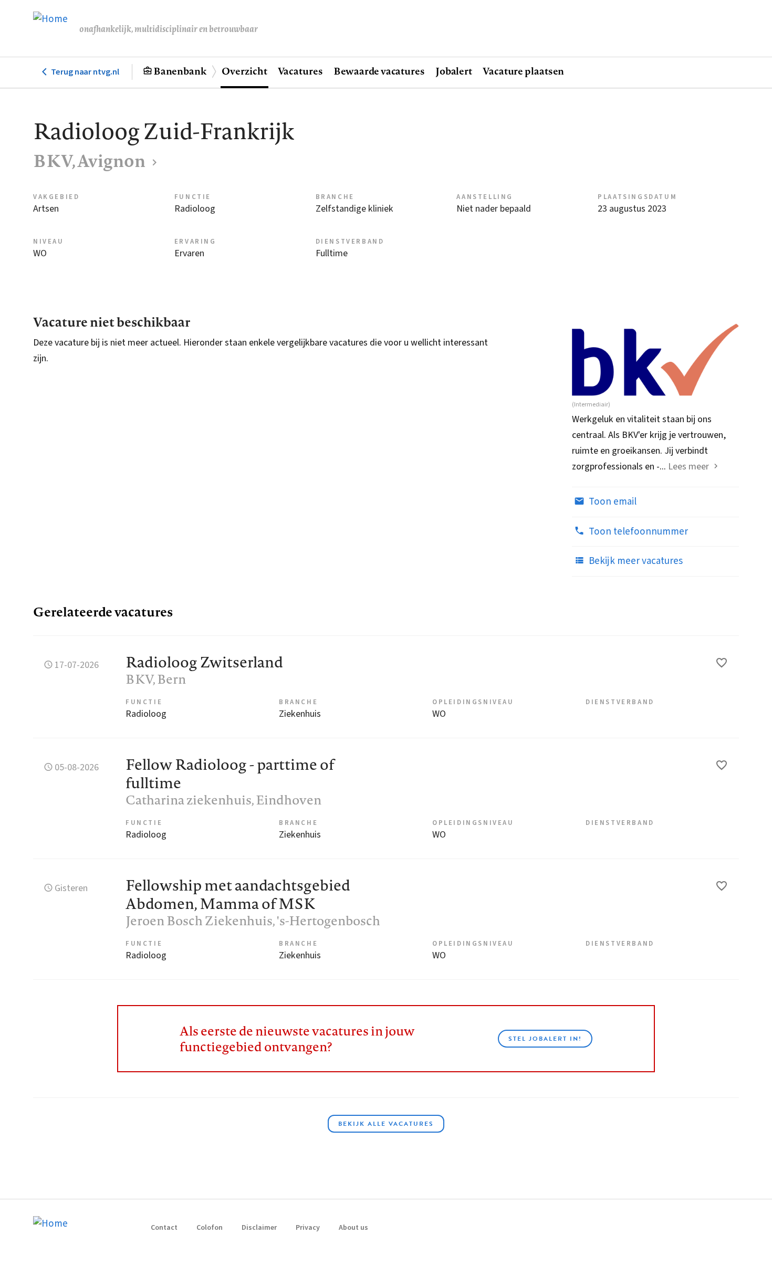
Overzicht (244, 71)
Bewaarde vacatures (379, 71)
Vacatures (300, 71)
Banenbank (179, 71)
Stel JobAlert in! (545, 1038)
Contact (164, 1227)
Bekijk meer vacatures (635, 561)
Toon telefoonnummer (637, 532)
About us (353, 1227)
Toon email (612, 502)
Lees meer (688, 466)
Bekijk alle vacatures (386, 1123)
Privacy (308, 1227)
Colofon (209, 1227)
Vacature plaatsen (523, 71)
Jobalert (453, 71)
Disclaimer (259, 1227)
